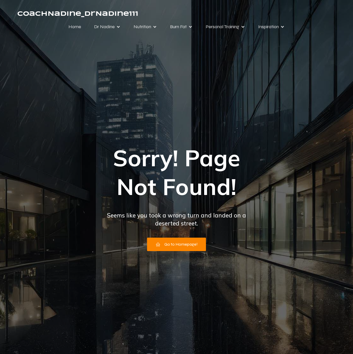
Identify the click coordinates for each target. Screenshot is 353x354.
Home (74, 26)
